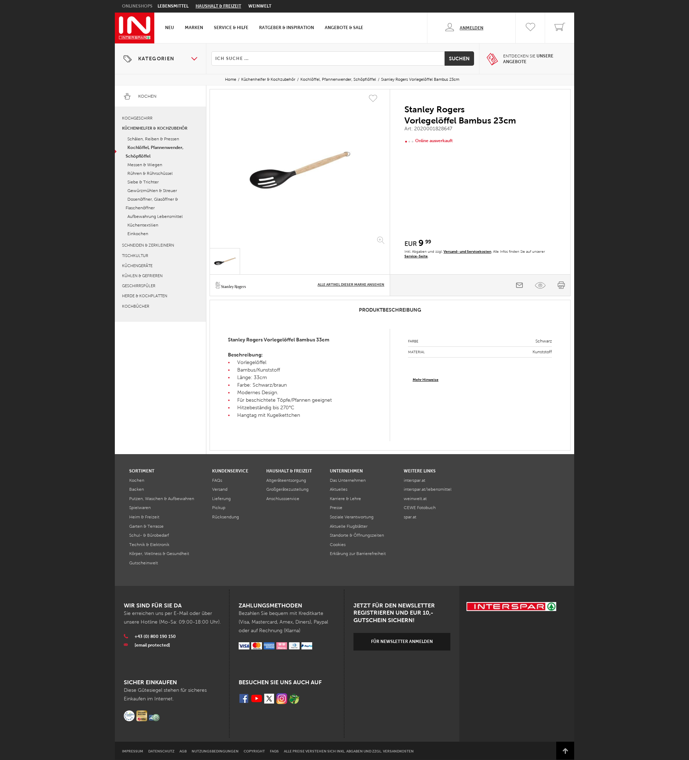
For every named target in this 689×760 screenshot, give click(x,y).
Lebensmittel (173, 6)
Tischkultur (135, 255)
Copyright (254, 751)
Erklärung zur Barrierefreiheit (358, 553)
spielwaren (140, 507)
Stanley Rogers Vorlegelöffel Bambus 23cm (420, 79)
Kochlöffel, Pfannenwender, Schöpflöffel (338, 79)
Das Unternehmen (348, 480)
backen (136, 489)
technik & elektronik (149, 544)
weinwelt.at (415, 498)
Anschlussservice (282, 498)
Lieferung (221, 498)
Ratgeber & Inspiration (286, 27)
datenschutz (161, 751)
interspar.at (414, 480)
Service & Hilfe (231, 27)
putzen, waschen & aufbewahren (161, 498)
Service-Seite (416, 256)
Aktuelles (338, 489)
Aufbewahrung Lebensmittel (155, 216)
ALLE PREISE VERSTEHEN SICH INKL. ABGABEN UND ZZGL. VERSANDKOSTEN (349, 751)
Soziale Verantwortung (352, 516)
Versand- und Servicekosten (467, 251)
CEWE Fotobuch (420, 507)
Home (230, 79)
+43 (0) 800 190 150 (155, 636)
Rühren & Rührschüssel (150, 173)
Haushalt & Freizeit (218, 6)
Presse (336, 507)
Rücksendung (225, 516)
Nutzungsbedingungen (215, 751)
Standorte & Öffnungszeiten (357, 535)
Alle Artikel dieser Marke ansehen (351, 284)
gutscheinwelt (143, 562)
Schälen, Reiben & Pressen (153, 138)
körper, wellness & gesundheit (159, 553)
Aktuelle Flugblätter (348, 526)
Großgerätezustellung (287, 489)
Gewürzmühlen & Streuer (152, 190)
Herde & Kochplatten (144, 296)
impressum (132, 751)
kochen (136, 480)
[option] (300, 170)
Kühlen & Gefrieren (142, 276)
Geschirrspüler (138, 286)
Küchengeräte (137, 266)
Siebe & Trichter (143, 182)
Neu (169, 27)
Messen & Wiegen (144, 164)
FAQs (217, 480)
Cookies (338, 544)
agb (183, 751)
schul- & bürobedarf (149, 535)
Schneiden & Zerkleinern (148, 245)
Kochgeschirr (137, 118)
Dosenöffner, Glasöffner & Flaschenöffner (152, 203)
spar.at (410, 516)
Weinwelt (259, 6)
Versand (220, 489)
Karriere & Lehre (345, 498)
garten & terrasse (146, 526)
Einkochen (137, 233)
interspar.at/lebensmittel (427, 489)
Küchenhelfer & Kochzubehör (268, 79)
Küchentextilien (142, 225)
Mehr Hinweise (426, 380)
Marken (194, 27)
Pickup (218, 507)
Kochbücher (135, 306)
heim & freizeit (144, 516)
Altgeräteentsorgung (286, 480)
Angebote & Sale (344, 27)
